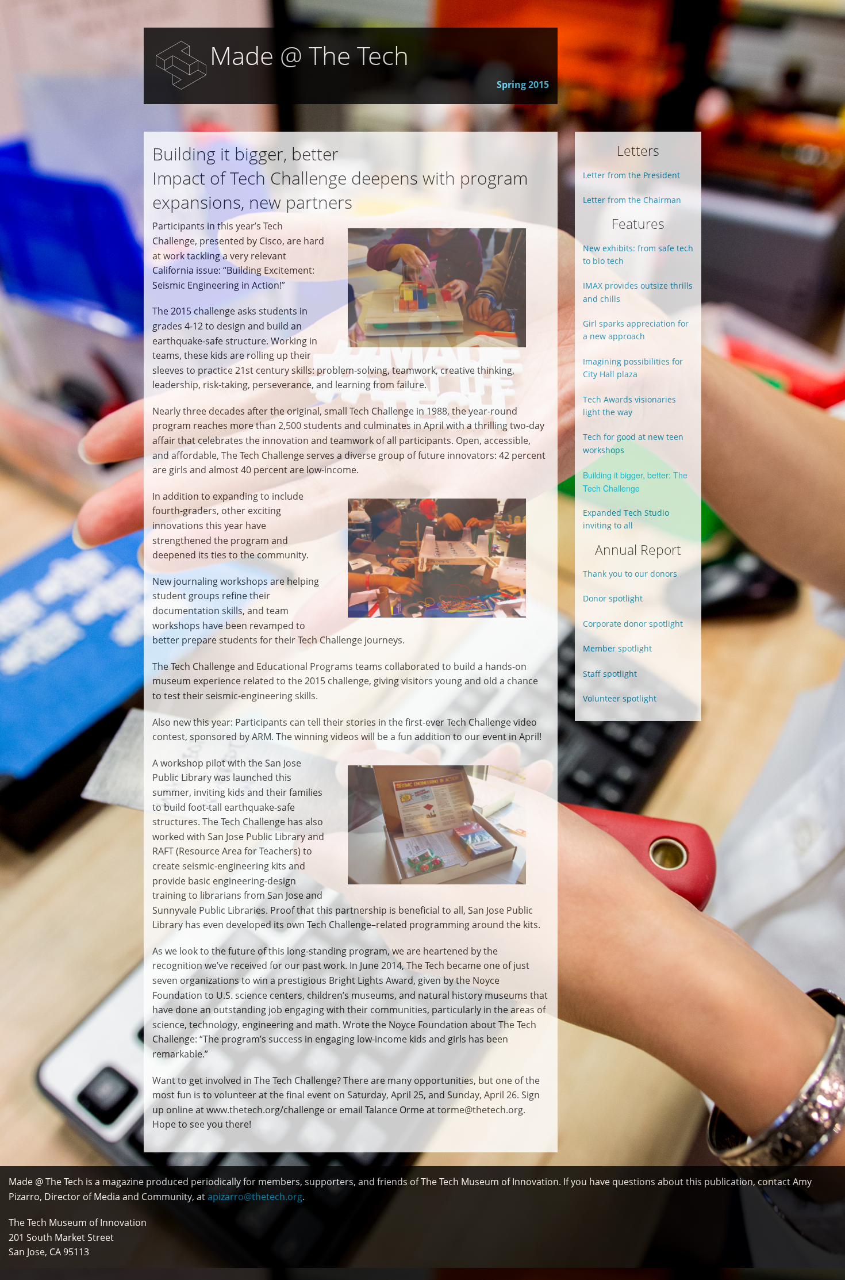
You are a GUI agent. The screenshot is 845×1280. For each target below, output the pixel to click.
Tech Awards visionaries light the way (629, 405)
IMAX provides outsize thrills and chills (638, 292)
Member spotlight (617, 648)
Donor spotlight (613, 598)
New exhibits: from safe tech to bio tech (638, 254)
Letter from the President (631, 175)
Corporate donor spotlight (633, 623)
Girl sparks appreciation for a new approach (636, 330)
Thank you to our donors (630, 573)
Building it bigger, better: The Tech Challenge (635, 481)
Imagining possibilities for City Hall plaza (633, 368)
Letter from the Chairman (632, 199)
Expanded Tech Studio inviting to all (626, 519)
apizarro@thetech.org (255, 1196)
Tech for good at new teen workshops (633, 443)
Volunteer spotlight (619, 698)
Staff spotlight (610, 673)
